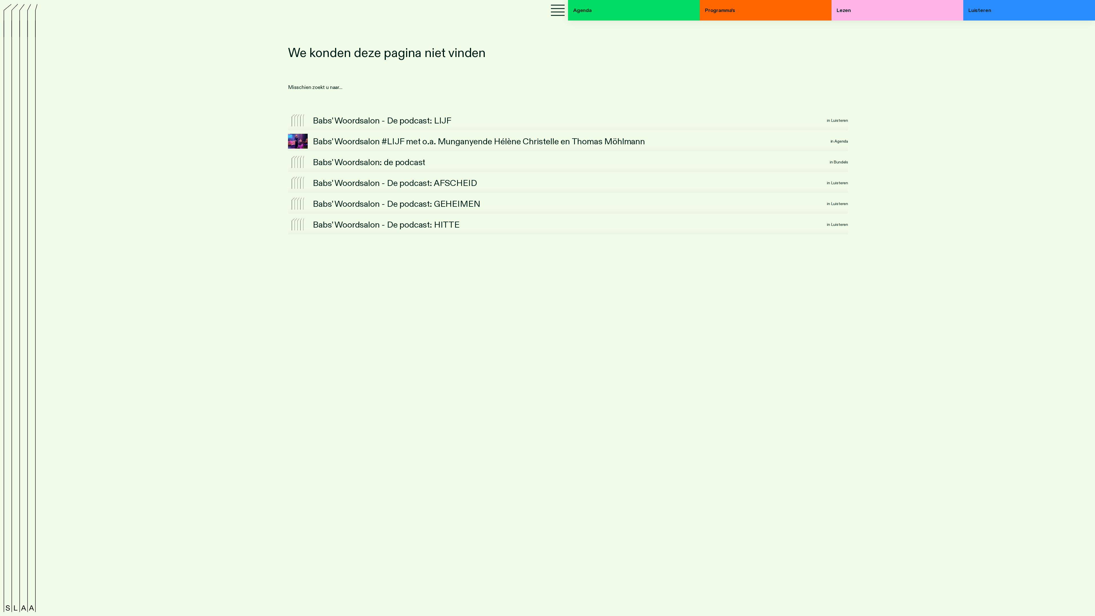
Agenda (582, 10)
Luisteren (979, 10)
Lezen (844, 10)
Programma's (720, 10)
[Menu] (558, 10)
